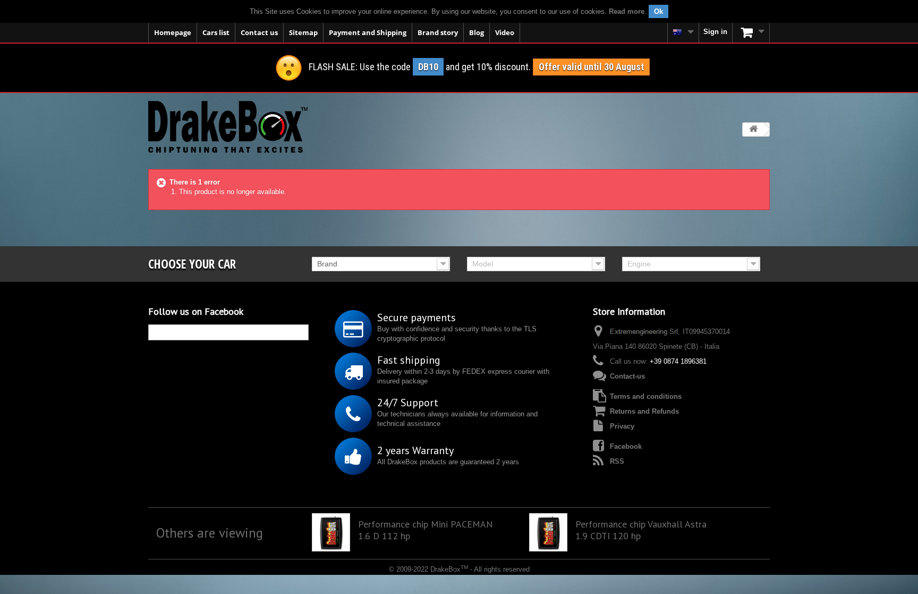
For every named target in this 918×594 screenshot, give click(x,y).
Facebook (626, 446)
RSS (617, 461)
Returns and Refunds (644, 411)
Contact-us (627, 376)
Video (504, 32)
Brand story (438, 32)
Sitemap (303, 32)
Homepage (172, 32)
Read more (626, 11)
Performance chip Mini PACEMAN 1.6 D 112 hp (425, 530)
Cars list (216, 32)
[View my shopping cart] (751, 32)
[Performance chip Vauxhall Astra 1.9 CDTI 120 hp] (548, 532)
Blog (476, 32)
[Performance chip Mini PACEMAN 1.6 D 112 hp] (331, 532)
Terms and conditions (646, 396)
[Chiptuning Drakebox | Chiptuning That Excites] (228, 127)
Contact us (259, 32)
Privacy (622, 426)
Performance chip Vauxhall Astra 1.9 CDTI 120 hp (641, 530)
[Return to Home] (753, 129)
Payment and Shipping (367, 32)
